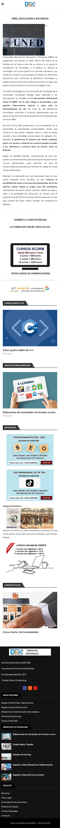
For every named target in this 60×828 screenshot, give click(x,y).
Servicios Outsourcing (11, 716)
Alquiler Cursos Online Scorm (14, 707)
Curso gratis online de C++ (18, 350)
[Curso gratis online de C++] (30, 328)
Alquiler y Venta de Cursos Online (28, 775)
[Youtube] (35, 688)
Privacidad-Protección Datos (14, 802)
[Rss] (30, 688)
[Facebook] (25, 688)
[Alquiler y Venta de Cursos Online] (6, 777)
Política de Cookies (9, 807)
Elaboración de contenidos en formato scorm (29, 412)
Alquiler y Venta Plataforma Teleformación (33, 765)
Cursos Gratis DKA (9, 721)
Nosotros (5, 793)
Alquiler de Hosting (22, 754)
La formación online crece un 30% (30, 227)
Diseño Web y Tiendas (23, 744)
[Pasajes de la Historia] (30, 518)
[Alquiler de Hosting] (6, 756)
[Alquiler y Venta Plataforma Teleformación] (6, 767)
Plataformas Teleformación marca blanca (20, 712)
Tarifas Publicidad (9, 811)
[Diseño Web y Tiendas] (6, 746)
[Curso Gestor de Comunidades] (30, 610)
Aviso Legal (6, 798)
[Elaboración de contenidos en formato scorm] (30, 390)
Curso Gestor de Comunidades (21, 632)
